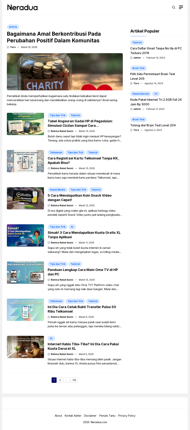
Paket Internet (140, 93)
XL (72, 226)
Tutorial (75, 115)
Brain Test (138, 68)
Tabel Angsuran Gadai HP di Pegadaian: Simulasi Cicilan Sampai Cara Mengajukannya (80, 125)
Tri (156, 93)
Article (13, 26)
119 (75, 381)
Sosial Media (57, 189)
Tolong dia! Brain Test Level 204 (153, 125)
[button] (173, 7)
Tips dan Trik (57, 115)
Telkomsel (56, 152)
